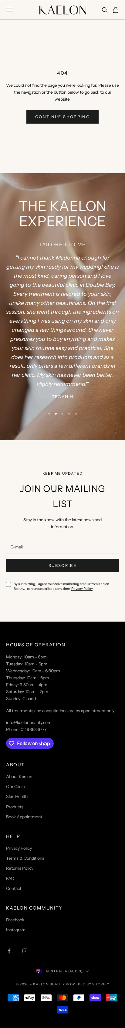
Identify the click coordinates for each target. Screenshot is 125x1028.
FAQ (10, 878)
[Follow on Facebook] (9, 951)
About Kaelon (19, 776)
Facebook (15, 920)
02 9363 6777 (33, 729)
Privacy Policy (82, 589)
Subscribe (62, 565)
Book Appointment (24, 816)
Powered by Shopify (87, 984)
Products (14, 807)
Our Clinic (15, 786)
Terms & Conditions (25, 858)
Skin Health (17, 796)
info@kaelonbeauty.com (29, 722)
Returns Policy (19, 868)
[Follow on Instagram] (25, 951)
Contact (13, 888)
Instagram (15, 930)
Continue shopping (62, 116)
